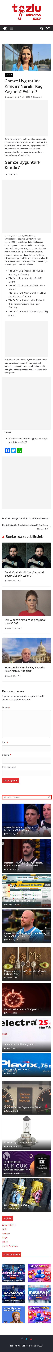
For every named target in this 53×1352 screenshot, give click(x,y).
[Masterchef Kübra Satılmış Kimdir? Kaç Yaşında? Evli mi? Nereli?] (26, 820)
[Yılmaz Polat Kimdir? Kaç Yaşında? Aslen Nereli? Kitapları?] (26, 639)
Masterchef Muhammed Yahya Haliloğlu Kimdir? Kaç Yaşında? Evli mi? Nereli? (23, 864)
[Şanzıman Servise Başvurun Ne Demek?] (26, 1098)
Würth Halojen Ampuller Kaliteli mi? (21, 1142)
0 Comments (37, 97)
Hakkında (6, 1233)
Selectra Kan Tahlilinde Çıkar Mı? (20, 1044)
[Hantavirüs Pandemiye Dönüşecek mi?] (26, 999)
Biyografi (9, 75)
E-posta (6, 754)
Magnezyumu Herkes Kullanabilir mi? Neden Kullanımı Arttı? (25, 972)
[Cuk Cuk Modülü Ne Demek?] (26, 1164)
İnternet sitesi (9, 767)
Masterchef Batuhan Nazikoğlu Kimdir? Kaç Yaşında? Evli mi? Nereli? (25, 934)
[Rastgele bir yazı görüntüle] (48, 28)
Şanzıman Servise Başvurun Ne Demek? (23, 1107)
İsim (5, 742)
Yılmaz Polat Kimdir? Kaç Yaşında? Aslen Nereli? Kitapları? (25, 669)
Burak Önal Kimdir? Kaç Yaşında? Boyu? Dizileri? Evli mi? (24, 574)
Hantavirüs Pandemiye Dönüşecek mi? (22, 1009)
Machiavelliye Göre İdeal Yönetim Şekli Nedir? (27, 518)
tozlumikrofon (12, 97)
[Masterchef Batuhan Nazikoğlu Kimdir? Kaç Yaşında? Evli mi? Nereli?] (26, 926)
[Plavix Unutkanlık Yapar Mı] (26, 1065)
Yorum (6, 707)
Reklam (5, 1242)
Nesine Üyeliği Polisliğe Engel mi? (20, 900)
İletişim (5, 1237)
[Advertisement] (26, 118)
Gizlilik (4, 1229)
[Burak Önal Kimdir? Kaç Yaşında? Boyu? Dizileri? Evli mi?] (26, 544)
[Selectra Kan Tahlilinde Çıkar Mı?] (26, 1035)
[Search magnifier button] (49, 797)
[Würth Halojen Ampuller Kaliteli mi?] (26, 1133)
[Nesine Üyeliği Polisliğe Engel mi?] (26, 891)
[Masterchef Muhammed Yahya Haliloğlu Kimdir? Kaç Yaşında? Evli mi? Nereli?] (26, 856)
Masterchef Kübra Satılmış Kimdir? (21, 827)
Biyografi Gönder (9, 1225)
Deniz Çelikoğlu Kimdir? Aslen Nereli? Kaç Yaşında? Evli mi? (25, 527)
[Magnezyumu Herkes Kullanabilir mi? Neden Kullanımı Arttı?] (26, 964)
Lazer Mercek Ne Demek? (16, 1205)
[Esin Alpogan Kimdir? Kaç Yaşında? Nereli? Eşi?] (26, 592)
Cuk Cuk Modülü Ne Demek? (18, 1169)
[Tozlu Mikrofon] (5, 28)
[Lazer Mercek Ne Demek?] (26, 1195)
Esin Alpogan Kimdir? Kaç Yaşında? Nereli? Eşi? (25, 621)
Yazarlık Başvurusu (10, 1246)
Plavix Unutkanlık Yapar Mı (17, 1069)
